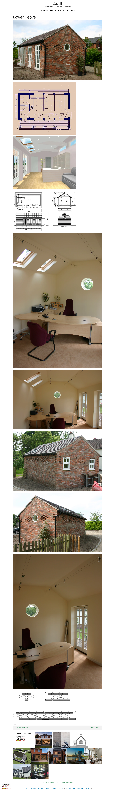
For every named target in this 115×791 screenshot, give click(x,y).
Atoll (57, 4)
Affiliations (71, 10)
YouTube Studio (70, 788)
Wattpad (54, 788)
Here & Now (94, 728)
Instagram (80, 788)
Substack (87, 788)
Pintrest (61, 788)
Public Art (53, 10)
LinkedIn (26, 788)
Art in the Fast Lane (22, 728)
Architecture (44, 10)
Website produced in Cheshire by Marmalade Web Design (57, 782)
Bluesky (33, 788)
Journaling (61, 10)
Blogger (40, 788)
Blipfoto (47, 788)
